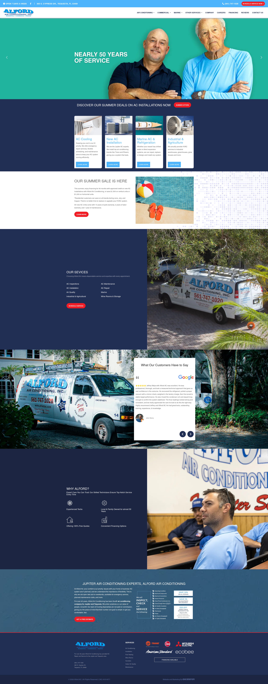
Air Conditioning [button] (145, 12)
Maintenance (129, 667)
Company (209, 12)
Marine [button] (177, 12)
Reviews (245, 12)
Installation (128, 651)
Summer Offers (182, 105)
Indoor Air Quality (130, 664)
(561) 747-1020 (78, 663)
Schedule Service (76, 306)
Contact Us (257, 12)
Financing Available (170, 660)
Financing (233, 12)
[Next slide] (190, 434)
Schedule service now (253, 4)
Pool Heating (129, 655)
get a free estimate (85, 619)
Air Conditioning (130, 648)
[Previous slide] (183, 434)
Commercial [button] (163, 12)
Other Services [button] (193, 12)
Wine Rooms (129, 658)
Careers (221, 12)
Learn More (83, 164)
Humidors (128, 661)
